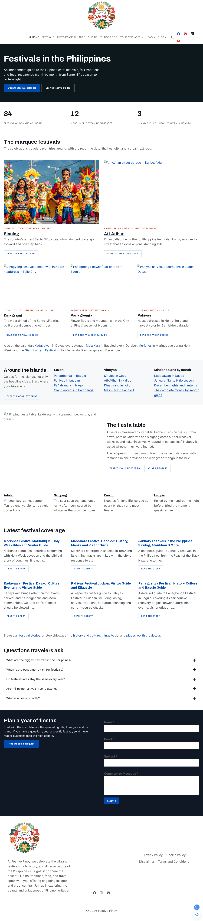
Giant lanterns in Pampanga (74, 390)
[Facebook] (178, 34)
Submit (111, 800)
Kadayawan (43, 345)
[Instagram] (101, 893)
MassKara (93, 345)
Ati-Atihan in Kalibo (117, 380)
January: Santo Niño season (174, 380)
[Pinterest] (185, 34)
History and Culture (71, 37)
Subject (110, 756)
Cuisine (92, 37)
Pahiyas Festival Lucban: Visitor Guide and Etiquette (101, 585)
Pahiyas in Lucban (67, 380)
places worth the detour (143, 635)
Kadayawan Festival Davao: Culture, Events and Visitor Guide (32, 585)
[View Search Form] (172, 37)
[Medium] (192, 34)
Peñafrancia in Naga (68, 385)
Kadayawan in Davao (169, 376)
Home (35, 37)
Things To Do (108, 37)
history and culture (86, 635)
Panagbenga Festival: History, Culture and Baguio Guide (167, 585)
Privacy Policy (152, 855)
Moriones (145, 345)
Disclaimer (146, 861)
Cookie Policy (176, 855)
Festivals (48, 37)
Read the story (17, 569)
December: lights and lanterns (175, 385)
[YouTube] (178, 41)
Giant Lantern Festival (40, 350)
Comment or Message (121, 773)
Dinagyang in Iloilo (117, 385)
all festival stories (27, 635)
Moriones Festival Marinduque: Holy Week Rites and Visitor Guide (31, 543)
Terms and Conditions (173, 861)
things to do (110, 635)
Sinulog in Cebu (115, 376)
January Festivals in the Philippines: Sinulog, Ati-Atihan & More (166, 543)
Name (109, 722)
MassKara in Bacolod (119, 390)
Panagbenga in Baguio (70, 376)
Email (109, 739)
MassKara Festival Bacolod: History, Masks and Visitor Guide (99, 543)
